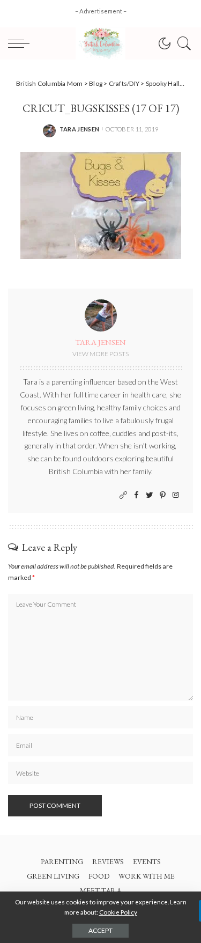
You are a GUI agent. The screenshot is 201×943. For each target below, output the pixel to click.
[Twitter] (149, 495)
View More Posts (100, 354)
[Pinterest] (162, 495)
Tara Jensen (79, 129)
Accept (100, 930)
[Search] (181, 43)
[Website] (123, 495)
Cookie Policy (118, 912)
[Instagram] (175, 495)
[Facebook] (136, 495)
